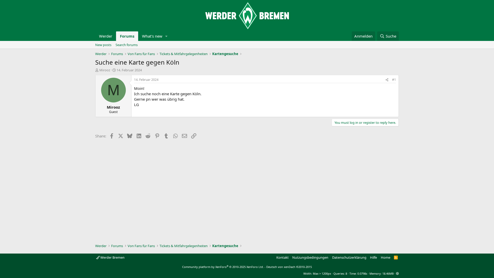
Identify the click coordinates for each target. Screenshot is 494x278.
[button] (166, 36)
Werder (105, 36)
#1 (394, 79)
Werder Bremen (112, 257)
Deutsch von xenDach (289, 267)
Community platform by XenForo (223, 267)
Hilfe (373, 257)
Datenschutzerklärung (349, 257)
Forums (127, 36)
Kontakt (282, 257)
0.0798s (362, 273)
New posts (103, 44)
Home (385, 257)
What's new (152, 36)
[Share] (387, 80)
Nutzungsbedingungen (310, 257)
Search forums (127, 44)
